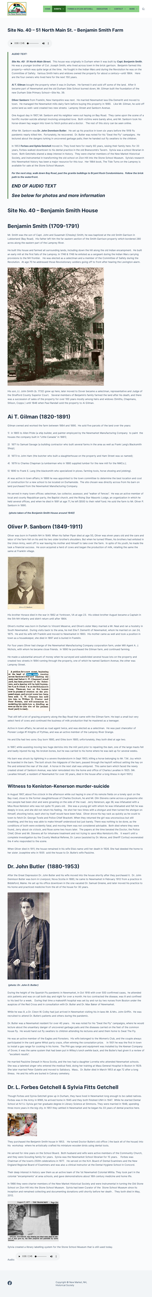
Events (57, 9)
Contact (118, 9)
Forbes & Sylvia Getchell (80, 9)
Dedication (102, 9)
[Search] (143, 9)
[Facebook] (10, 1283)
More (132, 9)
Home (47, 9)
